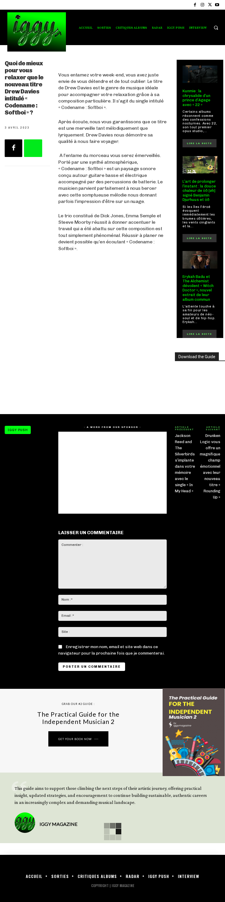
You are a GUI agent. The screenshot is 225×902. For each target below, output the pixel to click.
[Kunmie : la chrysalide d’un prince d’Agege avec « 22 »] (200, 74)
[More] (33, 148)
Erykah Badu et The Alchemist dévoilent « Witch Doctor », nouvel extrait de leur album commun (198, 288)
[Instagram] (202, 4)
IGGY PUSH (18, 430)
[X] (210, 4)
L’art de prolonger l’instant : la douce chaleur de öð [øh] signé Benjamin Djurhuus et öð (199, 190)
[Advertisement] (112, 359)
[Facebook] (195, 4)
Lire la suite (199, 143)
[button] (216, 27)
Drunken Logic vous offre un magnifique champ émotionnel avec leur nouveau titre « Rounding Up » (210, 466)
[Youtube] (217, 4)
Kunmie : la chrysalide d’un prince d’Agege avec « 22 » (196, 98)
